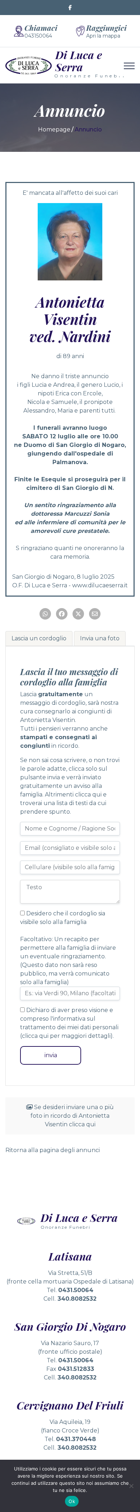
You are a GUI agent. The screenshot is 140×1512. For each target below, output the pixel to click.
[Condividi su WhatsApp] (45, 614)
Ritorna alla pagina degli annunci (52, 1150)
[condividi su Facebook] (61, 614)
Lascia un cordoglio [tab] (38, 638)
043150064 (38, 36)
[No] (131, 1485)
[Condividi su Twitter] (78, 614)
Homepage (54, 129)
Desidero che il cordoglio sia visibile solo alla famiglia (62, 917)
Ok (72, 1501)
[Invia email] (94, 614)
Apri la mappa (103, 36)
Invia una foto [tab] (100, 638)
